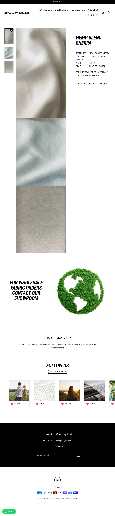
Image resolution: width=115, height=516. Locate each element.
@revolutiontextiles (57, 371)
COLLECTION (61, 9)
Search (57, 487)
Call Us (10, 511)
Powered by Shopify (71, 498)
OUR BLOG (93, 15)
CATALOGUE (45, 9)
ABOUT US (93, 9)
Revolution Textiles (16, 12)
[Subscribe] (78, 455)
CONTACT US (78, 9)
